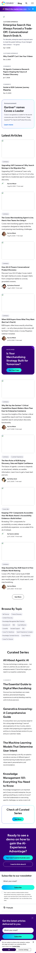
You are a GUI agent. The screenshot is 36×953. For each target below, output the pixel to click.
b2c (23, 628)
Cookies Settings (23, 949)
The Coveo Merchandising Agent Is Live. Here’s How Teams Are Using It (18, 218)
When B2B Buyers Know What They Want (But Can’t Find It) (18, 320)
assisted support (15, 628)
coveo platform (26, 635)
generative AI (6, 625)
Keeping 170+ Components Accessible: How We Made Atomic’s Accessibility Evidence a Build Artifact (17, 515)
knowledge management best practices (13, 621)
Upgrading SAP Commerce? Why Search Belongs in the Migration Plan (18, 166)
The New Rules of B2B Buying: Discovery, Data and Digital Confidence (17, 461)
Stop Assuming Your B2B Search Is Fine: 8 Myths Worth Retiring (18, 569)
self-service (5, 614)
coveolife (5, 628)
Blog (20, 3)
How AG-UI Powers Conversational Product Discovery (15, 268)
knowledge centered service (10, 635)
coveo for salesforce (8, 632)
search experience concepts (25, 632)
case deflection (22, 625)
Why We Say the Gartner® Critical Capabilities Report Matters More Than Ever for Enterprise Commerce (17, 408)
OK (9, 949)
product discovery (17, 614)
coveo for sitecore (7, 639)
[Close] (33, 942)
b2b (14, 625)
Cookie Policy (16, 946)
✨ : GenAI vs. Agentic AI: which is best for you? (16, 9)
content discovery (7, 618)
